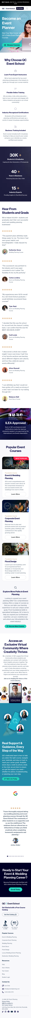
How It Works (6, 967)
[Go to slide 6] (15, 856)
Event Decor (5, 946)
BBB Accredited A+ (7, 1003)
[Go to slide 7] (16, 856)
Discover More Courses (16, 626)
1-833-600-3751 (9, 992)
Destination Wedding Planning (10, 956)
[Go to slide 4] (12, 856)
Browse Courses (13, 45)
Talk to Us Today (11, 779)
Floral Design (5, 949)
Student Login (6, 977)
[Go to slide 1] (7, 856)
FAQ (3, 964)
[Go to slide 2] (9, 856)
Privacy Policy (6, 1001)
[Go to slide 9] (19, 856)
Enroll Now (20, 8)
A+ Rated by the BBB (5, 928)
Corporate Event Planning (9, 940)
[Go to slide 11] (23, 856)
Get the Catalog (9, 914)
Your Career (5, 971)
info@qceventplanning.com (12, 989)
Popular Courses (7, 933)
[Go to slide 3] (10, 856)
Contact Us (6, 982)
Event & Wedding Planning (9, 937)
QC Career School (7, 1005)
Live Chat (7, 985)
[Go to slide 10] (21, 856)
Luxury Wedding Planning (11, 953)
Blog (3, 974)
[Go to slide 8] (18, 856)
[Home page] (8, 8)
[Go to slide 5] (13, 856)
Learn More (15, 494)
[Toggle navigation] (27, 8)
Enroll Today (15, 890)
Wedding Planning (7, 943)
